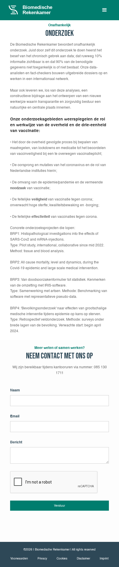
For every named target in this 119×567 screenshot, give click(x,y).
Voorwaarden (19, 558)
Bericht (16, 442)
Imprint (104, 558)
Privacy (42, 558)
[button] (104, 10)
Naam (15, 390)
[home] (36, 10)
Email (14, 416)
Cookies (62, 558)
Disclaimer (83, 558)
